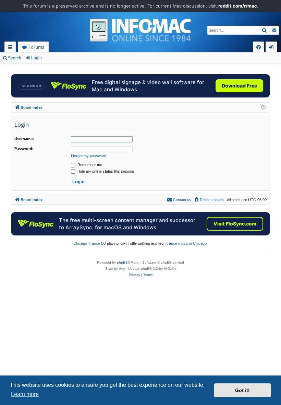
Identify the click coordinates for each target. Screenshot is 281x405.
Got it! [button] (242, 390)
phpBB (122, 262)
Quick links (11, 48)
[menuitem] (258, 47)
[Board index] (140, 30)
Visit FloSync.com (234, 224)
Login (36, 58)
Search (14, 58)
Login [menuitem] (273, 48)
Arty (122, 268)
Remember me (89, 165)
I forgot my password (88, 156)
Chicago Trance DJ (89, 243)
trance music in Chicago (187, 243)
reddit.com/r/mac (237, 6)
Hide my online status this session (105, 171)
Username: (24, 139)
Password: (24, 149)
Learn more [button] (25, 394)
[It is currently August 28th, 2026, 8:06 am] (263, 108)
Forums (36, 47)
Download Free (239, 86)
